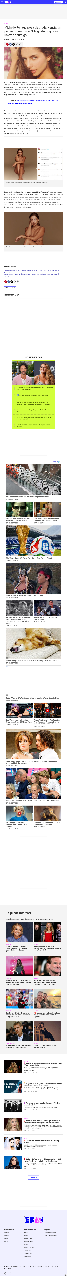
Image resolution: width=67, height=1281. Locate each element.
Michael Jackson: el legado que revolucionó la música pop (34, 410)
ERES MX (33, 1130)
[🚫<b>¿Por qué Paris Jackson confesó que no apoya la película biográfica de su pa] (13, 1124)
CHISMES (6, 23)
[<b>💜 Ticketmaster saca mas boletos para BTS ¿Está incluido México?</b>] (13, 1105)
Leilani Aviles (34, 1072)
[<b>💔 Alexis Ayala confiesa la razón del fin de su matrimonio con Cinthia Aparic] (47, 998)
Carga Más (33, 1177)
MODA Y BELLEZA (10, 1043)
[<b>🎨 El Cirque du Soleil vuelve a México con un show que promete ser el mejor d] (13, 1086)
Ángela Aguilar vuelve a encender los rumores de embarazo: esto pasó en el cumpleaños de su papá (33, 403)
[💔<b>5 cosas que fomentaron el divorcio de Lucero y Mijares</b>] (13, 1143)
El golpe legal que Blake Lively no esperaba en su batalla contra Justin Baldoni (35, 388)
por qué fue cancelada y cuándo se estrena (33, 425)
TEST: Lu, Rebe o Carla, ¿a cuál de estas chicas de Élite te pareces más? (35, 418)
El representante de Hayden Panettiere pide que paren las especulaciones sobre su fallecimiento (16, 949)
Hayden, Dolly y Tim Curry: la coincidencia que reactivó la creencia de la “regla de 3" (47, 948)
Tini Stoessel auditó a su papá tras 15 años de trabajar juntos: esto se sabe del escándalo (18, 982)
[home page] (7, 2)
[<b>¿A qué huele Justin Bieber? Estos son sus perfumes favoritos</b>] (19, 1031)
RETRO (25, 1138)
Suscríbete (58, 2)
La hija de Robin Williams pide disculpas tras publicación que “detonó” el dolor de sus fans (45, 982)
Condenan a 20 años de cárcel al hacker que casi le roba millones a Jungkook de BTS (18, 1015)
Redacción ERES (19, 39)
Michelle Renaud (10, 287)
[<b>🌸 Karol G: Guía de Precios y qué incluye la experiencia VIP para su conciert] (13, 1066)
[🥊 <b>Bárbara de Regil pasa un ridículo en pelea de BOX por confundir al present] (13, 1162)
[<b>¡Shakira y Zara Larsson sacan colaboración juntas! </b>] (47, 1031)
